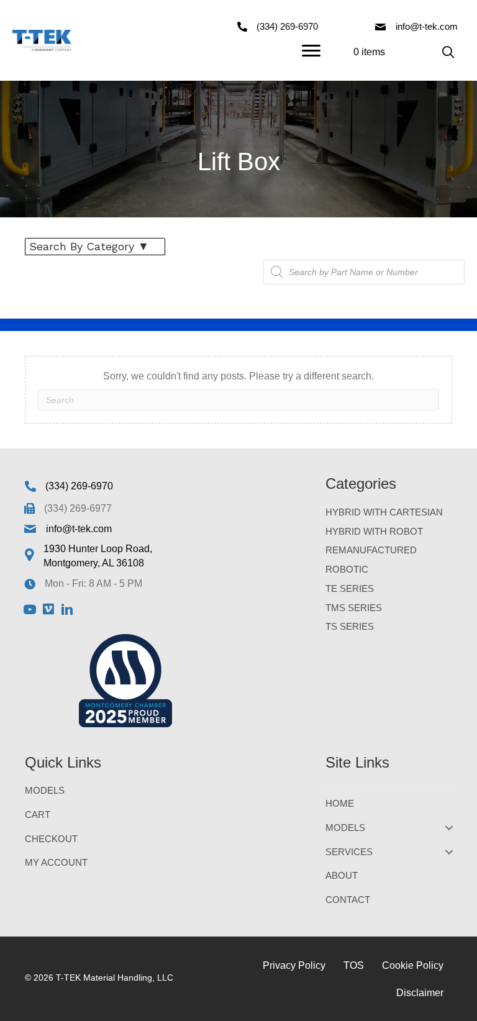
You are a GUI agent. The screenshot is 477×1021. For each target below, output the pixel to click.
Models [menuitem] (45, 790)
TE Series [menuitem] (349, 588)
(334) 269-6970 (287, 26)
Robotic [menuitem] (346, 569)
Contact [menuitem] (347, 899)
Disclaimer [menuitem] (419, 992)
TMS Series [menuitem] (353, 607)
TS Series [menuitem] (349, 626)
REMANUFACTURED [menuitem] (371, 550)
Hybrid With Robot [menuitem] (374, 531)
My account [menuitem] (56, 862)
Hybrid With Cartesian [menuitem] (384, 512)
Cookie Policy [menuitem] (412, 965)
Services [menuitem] (349, 851)
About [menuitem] (341, 875)
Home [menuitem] (339, 803)
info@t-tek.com (427, 26)
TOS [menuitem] (353, 965)
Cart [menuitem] (37, 814)
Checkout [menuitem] (51, 838)
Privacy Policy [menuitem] (294, 965)
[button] (448, 51)
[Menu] (311, 50)
